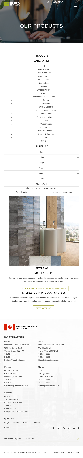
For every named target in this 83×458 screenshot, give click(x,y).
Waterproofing (46, 124)
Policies (37, 423)
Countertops (43, 83)
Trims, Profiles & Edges (46, 110)
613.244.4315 (11, 354)
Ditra (46, 120)
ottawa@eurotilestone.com (16, 360)
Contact (26, 423)
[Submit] (78, 438)
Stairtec (46, 100)
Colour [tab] (41, 157)
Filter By (29, 188)
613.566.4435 (44, 380)
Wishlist (16, 423)
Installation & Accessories (44, 97)
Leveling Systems (45, 131)
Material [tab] (41, 173)
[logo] (12, 4)
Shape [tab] (41, 163)
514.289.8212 (11, 380)
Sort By (37, 188)
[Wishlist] (51, 4)
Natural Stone (44, 76)
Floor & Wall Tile (44, 73)
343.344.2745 (11, 405)
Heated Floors (46, 114)
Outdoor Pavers (43, 90)
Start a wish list (43, 308)
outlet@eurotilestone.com (49, 386)
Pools (43, 93)
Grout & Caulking (45, 107)
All (44, 66)
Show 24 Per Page (49, 188)
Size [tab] (41, 152)
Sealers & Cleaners (46, 134)
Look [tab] (41, 179)
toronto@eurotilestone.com (49, 360)
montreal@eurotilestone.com (17, 386)
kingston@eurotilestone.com (17, 411)
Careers (7, 427)
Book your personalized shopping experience (44, 288)
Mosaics (43, 86)
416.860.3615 (44, 354)
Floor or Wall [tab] (41, 184)
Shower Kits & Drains (46, 117)
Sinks (43, 141)
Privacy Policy (41, 452)
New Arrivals (43, 69)
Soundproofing (46, 127)
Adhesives (45, 103)
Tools (46, 138)
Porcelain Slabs (43, 80)
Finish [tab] (41, 168)
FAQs (6, 423)
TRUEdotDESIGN (73, 452)
